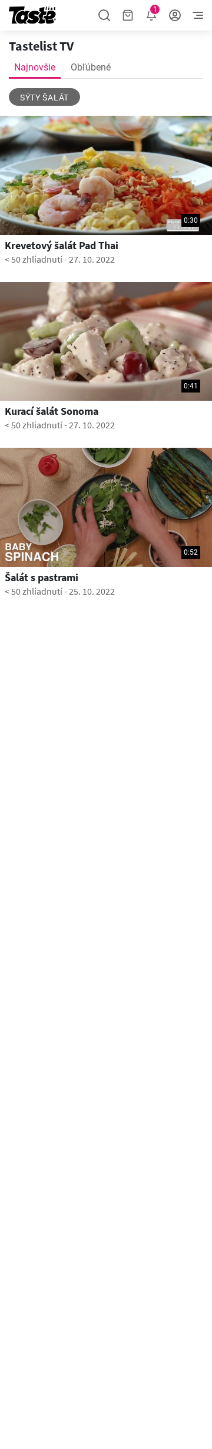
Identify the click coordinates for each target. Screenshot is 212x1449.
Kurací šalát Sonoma (51, 411)
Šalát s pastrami (41, 577)
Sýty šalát (44, 97)
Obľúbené (91, 67)
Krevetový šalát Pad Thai (61, 245)
